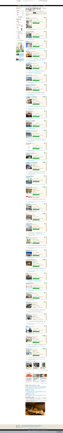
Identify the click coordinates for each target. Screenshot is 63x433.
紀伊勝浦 (37, 386)
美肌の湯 (32, 392)
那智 (32, 386)
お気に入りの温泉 (41, 0)
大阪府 (33, 425)
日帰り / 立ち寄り (20, 22)
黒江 (31, 388)
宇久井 (31, 386)
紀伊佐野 (29, 386)
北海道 (34, 425)
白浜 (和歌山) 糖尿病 (43, 38)
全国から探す (22, 10)
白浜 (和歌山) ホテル (38, 299)
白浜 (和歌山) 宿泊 (39, 38)
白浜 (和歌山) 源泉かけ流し (42, 299)
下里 (40, 386)
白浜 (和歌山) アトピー (43, 60)
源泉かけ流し (19, 38)
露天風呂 (19, 36)
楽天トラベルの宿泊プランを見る (36, 46)
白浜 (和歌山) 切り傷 (42, 94)
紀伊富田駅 (30, 29)
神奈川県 (22, 425)
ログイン (44, 1)
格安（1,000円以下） (20, 32)
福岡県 (39, 425)
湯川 (38, 386)
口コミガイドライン (40, 428)
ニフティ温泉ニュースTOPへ (43, 383)
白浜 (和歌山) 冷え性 (42, 108)
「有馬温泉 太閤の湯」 (32, 401)
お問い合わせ (45, 428)
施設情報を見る (35, 21)
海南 (30, 388)
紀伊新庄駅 (34, 29)
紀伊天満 (34, 386)
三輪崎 (27, 386)
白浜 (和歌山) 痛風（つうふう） (38, 346)
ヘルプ (43, 428)
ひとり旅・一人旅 (35, 392)
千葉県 (26, 425)
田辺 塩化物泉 (33, 184)
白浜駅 (28, 29)
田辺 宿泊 (35, 184)
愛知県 (38, 425)
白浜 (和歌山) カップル (42, 234)
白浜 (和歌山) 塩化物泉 (35, 38)
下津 (25, 388)
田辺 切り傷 (37, 184)
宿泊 (18, 23)
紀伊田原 (45, 386)
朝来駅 (32, 29)
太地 (39, 386)
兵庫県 (28, 425)
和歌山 (36, 388)
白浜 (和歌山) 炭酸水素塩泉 (30, 38)
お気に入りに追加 (41, 21)
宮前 (35, 388)
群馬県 (29, 425)
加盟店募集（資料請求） (30, 428)
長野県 (36, 425)
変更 (22, 12)
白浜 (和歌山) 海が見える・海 (38, 311)
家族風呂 (19, 37)
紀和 (38, 388)
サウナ (26, 392)
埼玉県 (24, 425)
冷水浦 (29, 388)
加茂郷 (27, 388)
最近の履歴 (45, 0)
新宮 (25, 386)
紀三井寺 (33, 388)
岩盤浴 (18, 35)
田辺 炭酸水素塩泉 (29, 184)
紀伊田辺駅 (44, 184)
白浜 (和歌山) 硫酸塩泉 (39, 48)
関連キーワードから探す (18, 427)
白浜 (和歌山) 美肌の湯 (38, 94)
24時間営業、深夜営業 (20, 33)
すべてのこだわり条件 (20, 40)
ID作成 (46, 1)
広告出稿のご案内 (35, 428)
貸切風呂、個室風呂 (29, 392)
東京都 (31, 425)
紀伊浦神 (42, 386)
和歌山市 (40, 388)
